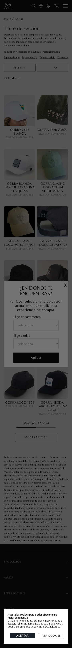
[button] (51, 635)
